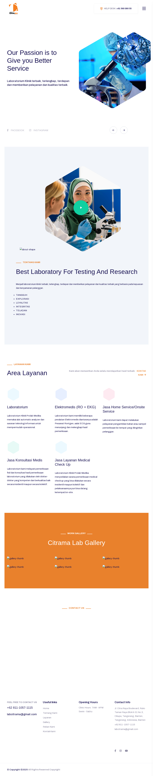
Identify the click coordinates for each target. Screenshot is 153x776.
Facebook (17, 130)
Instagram (40, 130)
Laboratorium (17, 407)
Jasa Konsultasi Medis (24, 460)
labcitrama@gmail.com (22, 714)
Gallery (46, 722)
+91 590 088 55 (117, 8)
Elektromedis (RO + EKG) (75, 407)
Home (46, 708)
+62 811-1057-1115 (20, 707)
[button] (113, 130)
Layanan (47, 717)
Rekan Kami (49, 727)
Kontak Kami (49, 731)
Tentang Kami (50, 713)
